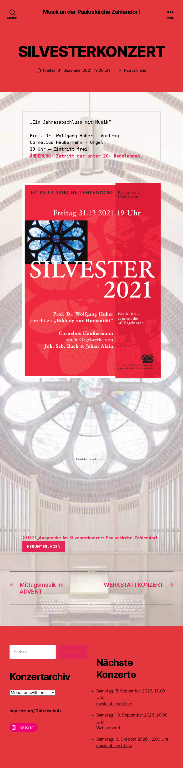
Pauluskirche (135, 70)
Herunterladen (44, 546)
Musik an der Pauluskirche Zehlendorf (91, 12)
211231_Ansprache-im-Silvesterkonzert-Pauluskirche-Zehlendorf (89, 537)
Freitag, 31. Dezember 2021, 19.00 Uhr (77, 70)
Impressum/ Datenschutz (36, 710)
